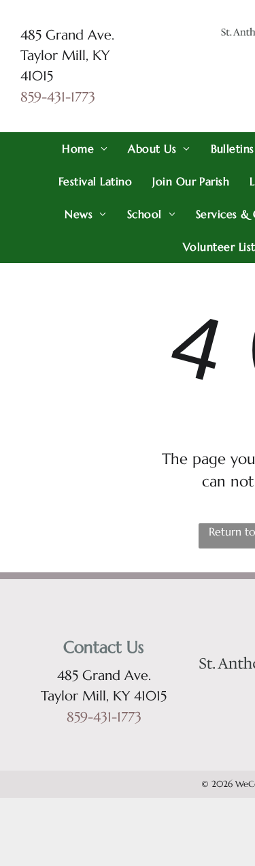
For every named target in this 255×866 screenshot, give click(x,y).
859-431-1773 (57, 97)
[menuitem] (85, 148)
